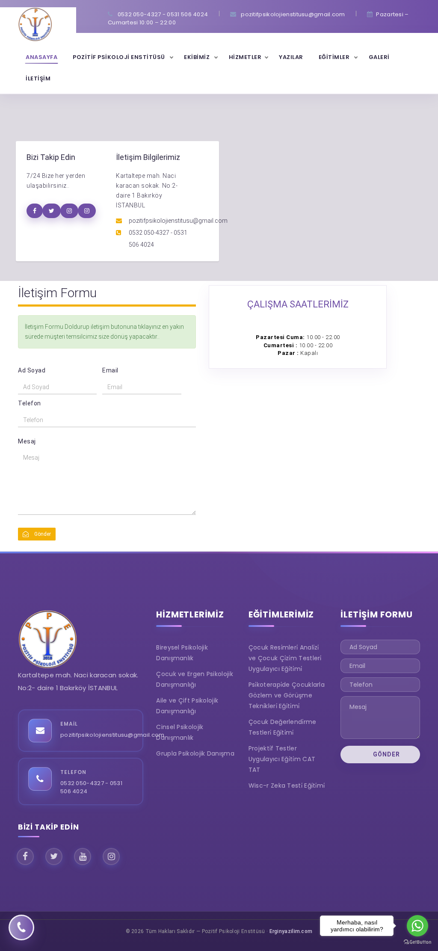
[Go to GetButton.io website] (417, 942)
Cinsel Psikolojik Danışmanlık (179, 732)
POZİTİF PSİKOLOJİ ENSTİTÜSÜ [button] (119, 57)
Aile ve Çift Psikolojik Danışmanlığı (187, 705)
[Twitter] (53, 856)
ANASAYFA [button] (41, 57)
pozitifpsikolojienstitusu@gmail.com (112, 735)
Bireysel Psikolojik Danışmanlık (182, 652)
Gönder (42, 534)
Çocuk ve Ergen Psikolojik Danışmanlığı (194, 679)
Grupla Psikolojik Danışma (195, 753)
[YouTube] (82, 856)
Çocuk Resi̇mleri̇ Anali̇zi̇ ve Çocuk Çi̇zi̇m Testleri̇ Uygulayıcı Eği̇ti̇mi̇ (285, 658)
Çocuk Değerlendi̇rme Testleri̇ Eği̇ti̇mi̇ (283, 727)
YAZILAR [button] (291, 57)
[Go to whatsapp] (417, 925)
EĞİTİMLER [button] (335, 57)
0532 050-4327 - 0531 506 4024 (91, 787)
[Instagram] (111, 856)
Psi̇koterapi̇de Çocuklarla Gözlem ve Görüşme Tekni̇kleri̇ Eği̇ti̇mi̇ (287, 695)
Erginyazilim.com (291, 931)
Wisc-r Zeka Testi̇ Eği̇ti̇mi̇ (287, 785)
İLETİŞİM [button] (38, 78)
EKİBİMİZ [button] (197, 57)
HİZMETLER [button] (245, 57)
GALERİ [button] (379, 57)
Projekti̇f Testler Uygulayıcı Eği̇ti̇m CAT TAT (282, 759)
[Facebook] (25, 856)
